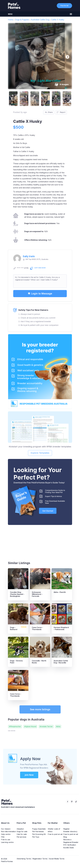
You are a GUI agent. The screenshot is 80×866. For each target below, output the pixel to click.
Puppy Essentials (39, 829)
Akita (58, 726)
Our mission (5, 829)
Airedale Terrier (46, 726)
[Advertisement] (40, 542)
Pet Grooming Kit (39, 834)
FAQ (2, 837)
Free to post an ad (55, 834)
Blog (65, 837)
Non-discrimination (8, 831)
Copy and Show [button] (40, 268)
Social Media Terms (56, 859)
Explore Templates (40, 453)
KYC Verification (69, 845)
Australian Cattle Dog (40, 20)
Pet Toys (35, 837)
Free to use (5, 839)
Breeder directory (70, 831)
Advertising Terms (24, 859)
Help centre (5, 834)
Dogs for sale (22, 831)
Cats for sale (22, 834)
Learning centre (7, 842)
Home (10, 20)
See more (11, 731)
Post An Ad (64, 5)
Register (66, 829)
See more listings (40, 709)
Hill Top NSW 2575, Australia (37, 259)
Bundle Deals (68, 848)
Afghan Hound (30, 726)
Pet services (21, 837)
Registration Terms (39, 859)
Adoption (20, 829)
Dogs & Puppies (22, 20)
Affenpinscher (15, 726)
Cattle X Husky (57, 20)
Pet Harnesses (38, 831)
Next (66, 56)
